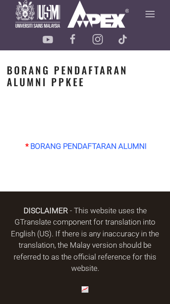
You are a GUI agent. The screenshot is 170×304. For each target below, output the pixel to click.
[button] (150, 14)
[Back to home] (72, 14)
